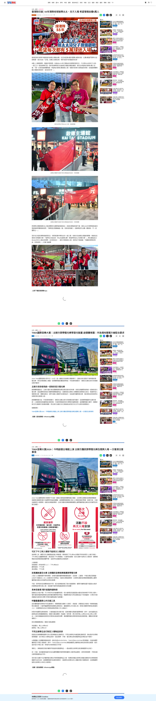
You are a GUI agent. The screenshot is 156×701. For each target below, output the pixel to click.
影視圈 (114, 42)
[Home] (11, 2)
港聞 (36, 330)
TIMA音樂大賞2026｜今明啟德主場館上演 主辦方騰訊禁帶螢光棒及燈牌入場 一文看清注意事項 (62, 411)
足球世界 (41, 9)
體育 (36, 9)
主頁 (33, 9)
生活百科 (115, 92)
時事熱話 (115, 25)
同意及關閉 (119, 697)
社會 (114, 101)
